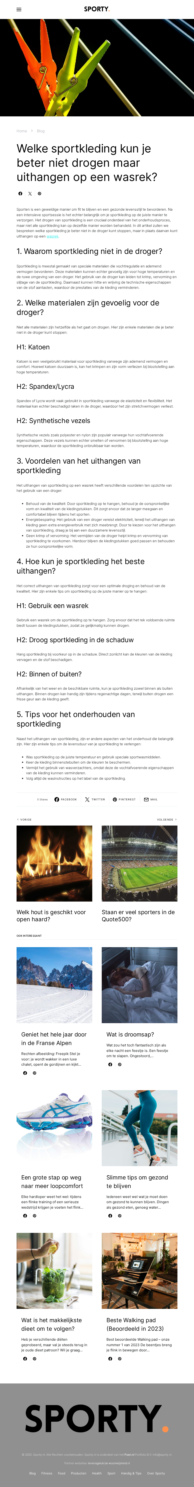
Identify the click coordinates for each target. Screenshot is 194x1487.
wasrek (52, 236)
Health (97, 1473)
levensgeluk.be (98, 1463)
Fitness (46, 1473)
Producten (78, 1473)
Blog (41, 130)
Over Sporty (156, 1473)
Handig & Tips (131, 1473)
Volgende (165, 819)
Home (22, 130)
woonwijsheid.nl (119, 1463)
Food (61, 1473)
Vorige (26, 819)
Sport (111, 1473)
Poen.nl (129, 1454)
